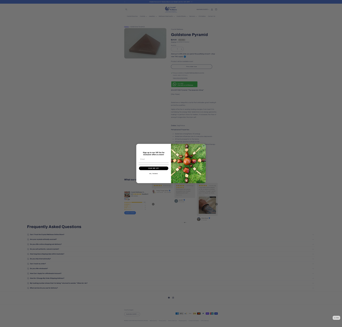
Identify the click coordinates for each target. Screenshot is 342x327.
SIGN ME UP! (153, 168)
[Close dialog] (204, 146)
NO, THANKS (153, 173)
